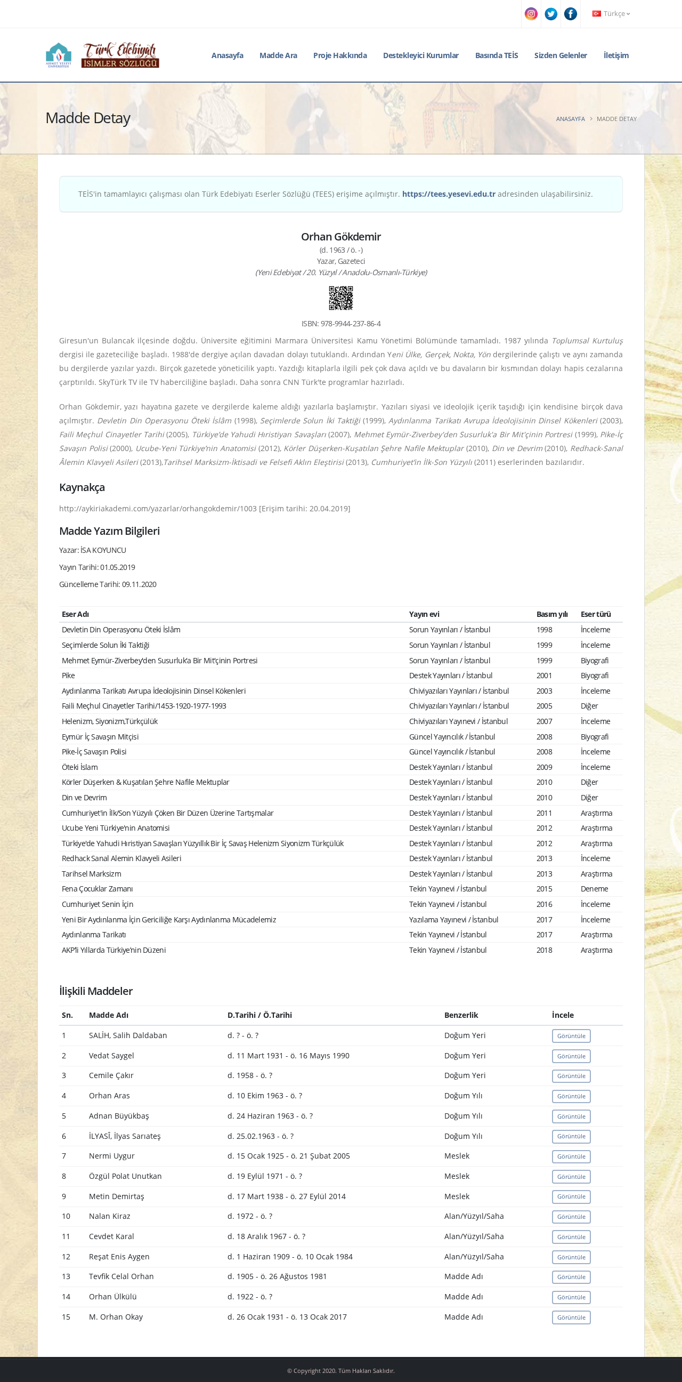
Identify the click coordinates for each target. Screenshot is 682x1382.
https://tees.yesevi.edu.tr (449, 194)
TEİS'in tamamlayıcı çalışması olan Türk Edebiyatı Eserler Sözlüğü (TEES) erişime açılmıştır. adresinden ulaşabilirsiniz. (335, 194)
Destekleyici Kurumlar (421, 55)
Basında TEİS (496, 55)
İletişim (616, 55)
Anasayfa (227, 55)
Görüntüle (571, 1036)
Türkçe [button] (614, 13)
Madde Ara (278, 55)
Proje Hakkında (340, 55)
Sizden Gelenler (560, 55)
